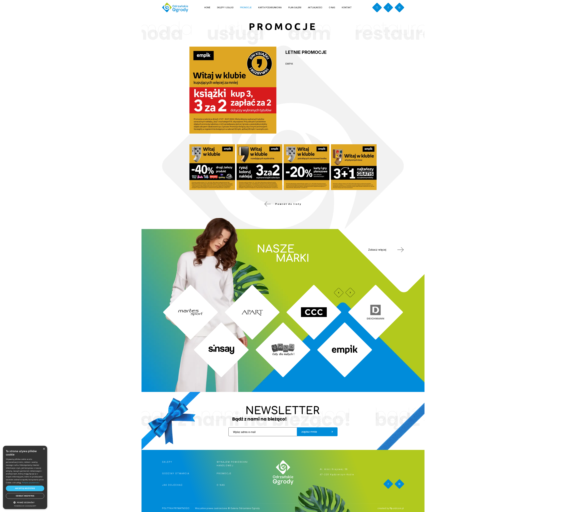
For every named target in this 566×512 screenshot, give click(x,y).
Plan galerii (294, 7)
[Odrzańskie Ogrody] (175, 7)
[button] (25, 502)
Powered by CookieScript (25, 506)
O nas (332, 7)
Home (207, 7)
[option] (283, 331)
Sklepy (167, 462)
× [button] (44, 449)
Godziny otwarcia (175, 473)
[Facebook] (388, 7)
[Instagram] (399, 7)
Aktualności (315, 7)
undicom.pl (398, 508)
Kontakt (347, 7)
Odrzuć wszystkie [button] (25, 496)
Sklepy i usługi (225, 7)
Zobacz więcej (377, 249)
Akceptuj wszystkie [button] (25, 488)
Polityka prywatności (175, 508)
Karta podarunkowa (270, 7)
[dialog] (25, 477)
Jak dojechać (172, 485)
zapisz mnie (309, 432)
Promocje (246, 7)
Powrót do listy (288, 204)
